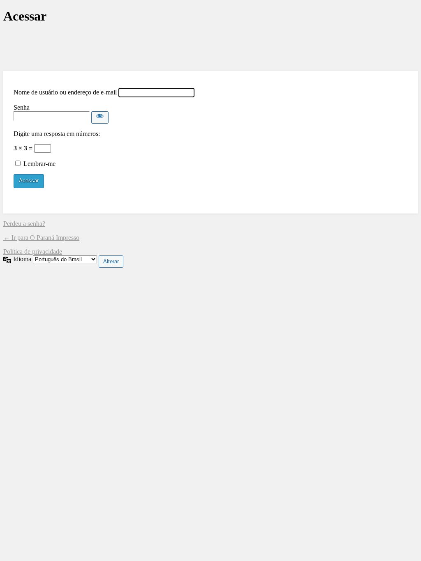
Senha (22, 107)
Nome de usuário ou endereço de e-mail (65, 92)
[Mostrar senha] (100, 117)
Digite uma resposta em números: (57, 133)
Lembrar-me (39, 163)
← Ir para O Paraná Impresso (41, 237)
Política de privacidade (32, 251)
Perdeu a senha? (24, 223)
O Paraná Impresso (210, 47)
